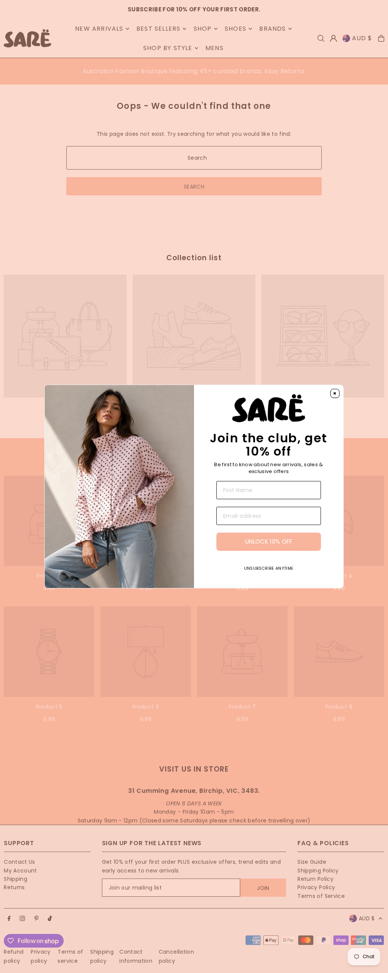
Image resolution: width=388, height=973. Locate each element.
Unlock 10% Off (268, 541)
